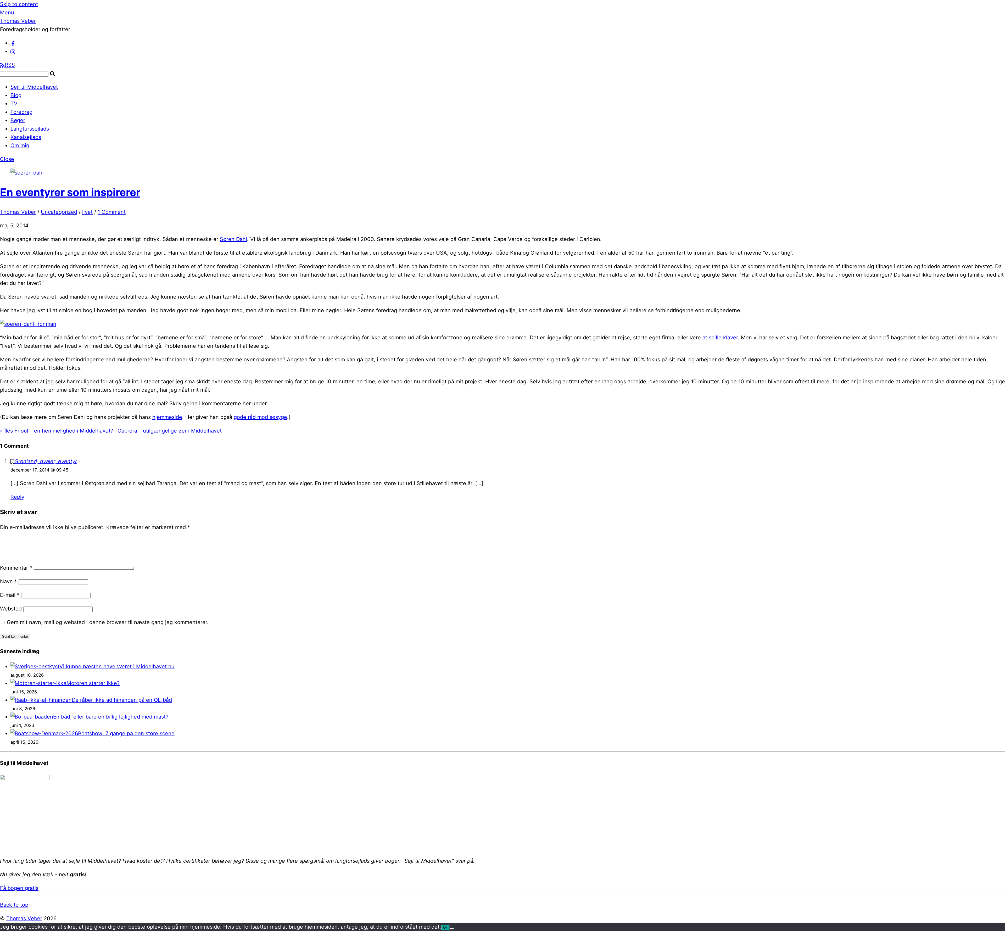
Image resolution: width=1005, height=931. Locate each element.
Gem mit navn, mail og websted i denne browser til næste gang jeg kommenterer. (108, 622)
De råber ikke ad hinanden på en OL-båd (122, 700)
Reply (17, 497)
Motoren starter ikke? (93, 683)
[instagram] (13, 51)
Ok (445, 927)
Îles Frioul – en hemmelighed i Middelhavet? (56, 431)
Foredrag (21, 112)
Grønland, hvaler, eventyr (45, 461)
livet (87, 212)
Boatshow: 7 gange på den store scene (126, 733)
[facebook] (13, 43)
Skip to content (19, 4)
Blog (15, 95)
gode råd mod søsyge (260, 417)
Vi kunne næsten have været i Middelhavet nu (117, 666)
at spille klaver (720, 337)
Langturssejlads (29, 129)
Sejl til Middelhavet (34, 87)
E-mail (10, 595)
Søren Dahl (233, 239)
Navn (8, 581)
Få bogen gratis (19, 888)
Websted (11, 608)
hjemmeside (167, 417)
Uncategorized (59, 212)
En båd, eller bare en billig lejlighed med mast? (110, 717)
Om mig (19, 145)
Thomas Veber (18, 212)
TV (14, 103)
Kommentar (16, 568)
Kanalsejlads (25, 137)
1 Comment (112, 212)
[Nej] (452, 928)
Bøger (17, 120)
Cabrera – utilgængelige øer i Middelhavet (167, 431)
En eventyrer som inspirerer (70, 192)
